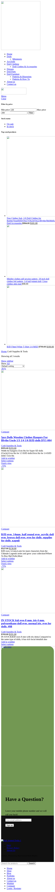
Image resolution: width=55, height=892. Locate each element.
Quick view (6, 463)
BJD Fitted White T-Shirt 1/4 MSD (23, 347)
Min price (5, 110)
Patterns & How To (21, 79)
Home (4, 351)
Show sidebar (7, 361)
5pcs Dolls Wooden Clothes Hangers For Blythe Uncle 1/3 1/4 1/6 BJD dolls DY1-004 (26, 439)
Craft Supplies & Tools (11, 445)
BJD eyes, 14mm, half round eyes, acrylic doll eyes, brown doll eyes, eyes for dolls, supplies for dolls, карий (27, 537)
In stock (10, 126)
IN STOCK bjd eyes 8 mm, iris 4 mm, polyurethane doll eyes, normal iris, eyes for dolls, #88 (26, 623)
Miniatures (17, 59)
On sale (10, 124)
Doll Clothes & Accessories (24, 66)
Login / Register (14, 888)
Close (3, 99)
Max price (41, 110)
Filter (31, 113)
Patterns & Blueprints (21, 76)
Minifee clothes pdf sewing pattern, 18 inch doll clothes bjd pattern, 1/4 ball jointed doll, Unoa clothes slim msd (28, 281)
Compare (11, 886)
